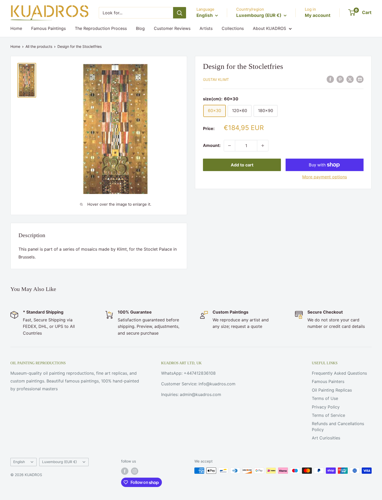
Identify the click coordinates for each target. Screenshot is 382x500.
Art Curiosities (326, 437)
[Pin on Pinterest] (340, 79)
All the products (38, 46)
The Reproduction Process (101, 28)
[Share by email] (360, 79)
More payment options (324, 176)
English (19, 462)
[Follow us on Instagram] (134, 471)
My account (318, 15)
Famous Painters (328, 381)
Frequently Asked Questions (339, 373)
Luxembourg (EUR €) (59, 462)
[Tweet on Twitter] (350, 79)
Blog (140, 28)
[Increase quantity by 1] (262, 145)
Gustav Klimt (216, 79)
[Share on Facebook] (330, 79)
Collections (233, 28)
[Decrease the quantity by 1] (229, 145)
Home (16, 28)
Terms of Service (328, 415)
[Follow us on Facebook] (124, 471)
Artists (206, 28)
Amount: (212, 145)
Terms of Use (325, 398)
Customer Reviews (172, 28)
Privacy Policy (326, 407)
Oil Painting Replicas (332, 390)
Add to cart (242, 164)
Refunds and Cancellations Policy (338, 426)
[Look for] (179, 12)
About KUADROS (269, 28)
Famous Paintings (48, 28)
